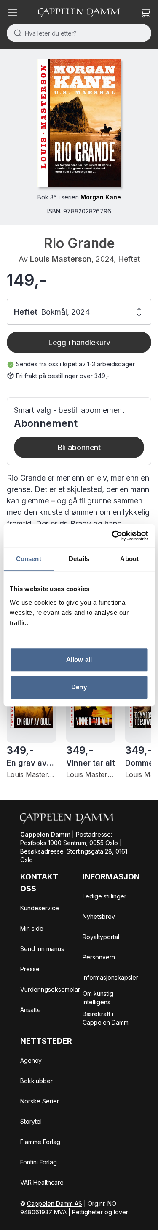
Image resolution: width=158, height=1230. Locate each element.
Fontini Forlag (38, 1162)
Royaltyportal (101, 936)
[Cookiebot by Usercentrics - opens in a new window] (112, 535)
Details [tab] (79, 558)
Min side (31, 928)
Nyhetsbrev (99, 916)
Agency (31, 1060)
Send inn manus (42, 948)
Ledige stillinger (104, 896)
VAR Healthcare (42, 1182)
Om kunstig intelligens (98, 998)
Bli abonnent (79, 447)
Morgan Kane (100, 197)
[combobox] (79, 33)
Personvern (99, 957)
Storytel (31, 1121)
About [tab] (129, 558)
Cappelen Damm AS (54, 1203)
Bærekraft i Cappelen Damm (106, 1018)
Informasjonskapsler (110, 977)
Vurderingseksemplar (50, 989)
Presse (30, 969)
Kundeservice (39, 908)
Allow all (79, 659)
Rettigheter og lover (100, 1212)
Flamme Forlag (40, 1141)
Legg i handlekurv (79, 342)
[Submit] (16, 33)
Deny (78, 687)
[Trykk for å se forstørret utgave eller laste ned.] (78, 123)
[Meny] (13, 13)
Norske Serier (39, 1101)
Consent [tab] (28, 558)
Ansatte (30, 1009)
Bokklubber (36, 1080)
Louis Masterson (60, 258)
